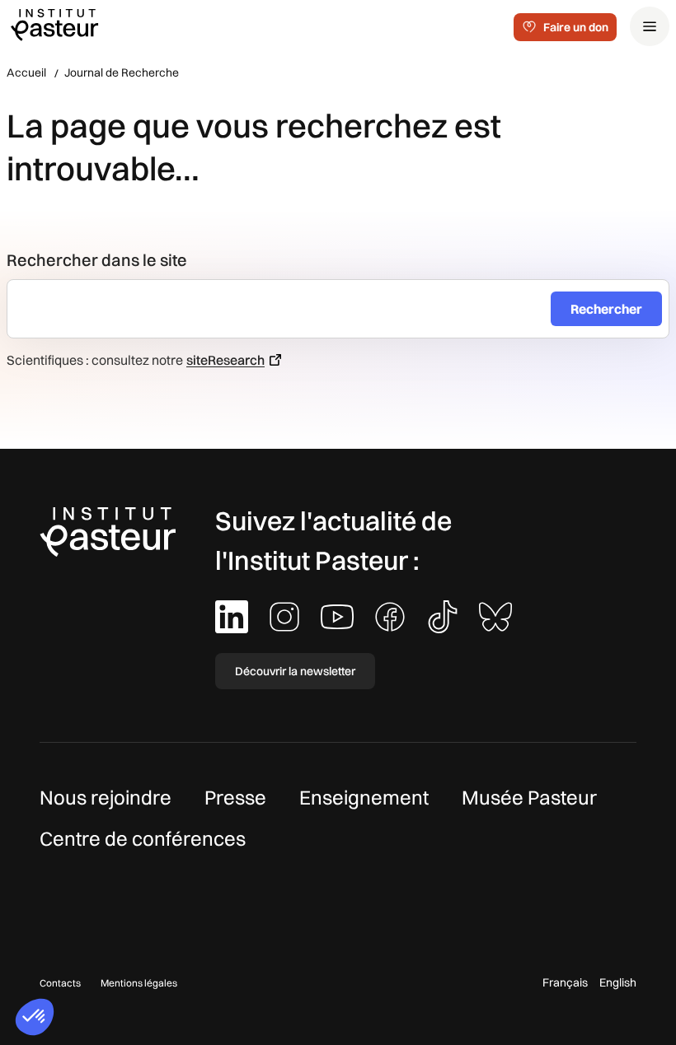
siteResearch (225, 360)
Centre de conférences (143, 838)
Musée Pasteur (529, 797)
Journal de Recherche (121, 72)
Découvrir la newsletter (295, 671)
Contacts (60, 983)
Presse (235, 797)
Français (565, 982)
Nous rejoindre (105, 797)
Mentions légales (139, 983)
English (617, 982)
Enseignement (364, 797)
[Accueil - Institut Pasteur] (54, 24)
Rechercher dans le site (97, 260)
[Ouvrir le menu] (649, 26)
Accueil (26, 72)
